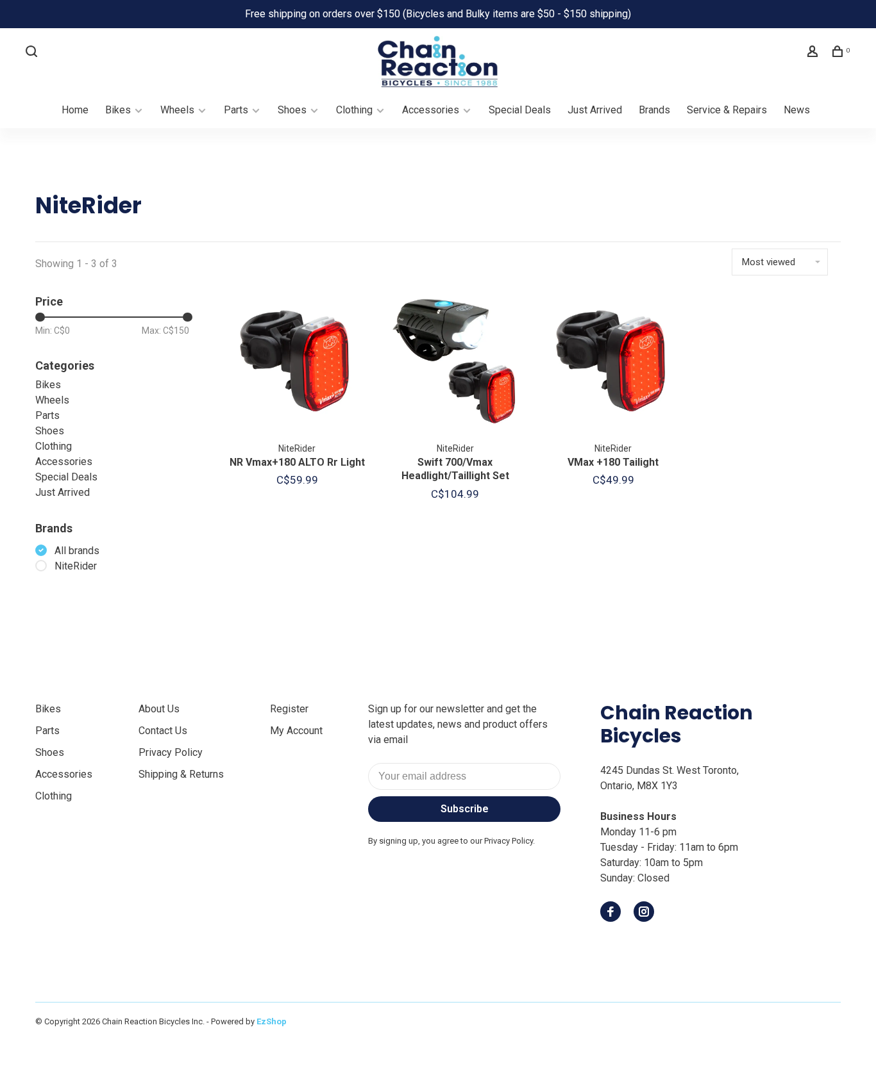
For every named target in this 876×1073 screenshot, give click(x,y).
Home (75, 110)
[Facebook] (610, 912)
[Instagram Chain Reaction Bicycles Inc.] (644, 912)
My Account (296, 731)
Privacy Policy (171, 752)
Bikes (118, 110)
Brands (654, 110)
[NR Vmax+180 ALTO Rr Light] (297, 364)
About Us (159, 709)
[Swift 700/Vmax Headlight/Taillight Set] (455, 364)
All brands (77, 551)
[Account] (814, 53)
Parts (236, 110)
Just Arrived (595, 110)
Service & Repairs (727, 110)
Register (289, 709)
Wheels (177, 110)
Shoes (292, 110)
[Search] (33, 53)
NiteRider (76, 566)
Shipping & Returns (181, 774)
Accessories (430, 110)
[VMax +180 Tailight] (613, 364)
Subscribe (465, 809)
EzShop (272, 1021)
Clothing (354, 110)
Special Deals (520, 110)
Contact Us (163, 731)
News (797, 110)
